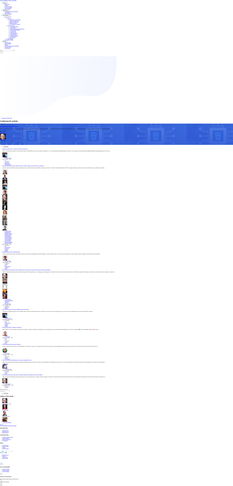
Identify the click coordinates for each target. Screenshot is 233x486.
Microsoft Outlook (6, 469)
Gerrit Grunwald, (8, 238)
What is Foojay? (5, 445)
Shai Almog (4, 416)
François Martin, (8, 235)
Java (26, 144)
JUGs (6, 373)
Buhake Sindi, (7, 232)
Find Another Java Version (15, 24)
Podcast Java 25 (5, 431)
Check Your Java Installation (15, 19)
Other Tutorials (10, 38)
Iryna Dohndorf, (8, 239)
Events (22, 144)
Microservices (7, 163)
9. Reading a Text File (14, 35)
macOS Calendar (5, 471)
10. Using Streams (13, 36)
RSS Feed (6, 146)
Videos (6, 326)
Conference (3, 144)
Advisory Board (5, 448)
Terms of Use (5, 457)
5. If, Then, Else (13, 31)
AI (1, 141)
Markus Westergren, (9, 242)
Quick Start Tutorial (11, 25)
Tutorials (6, 325)
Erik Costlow (2, 132)
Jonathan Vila (7, 336)
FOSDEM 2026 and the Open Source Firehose (11, 344)
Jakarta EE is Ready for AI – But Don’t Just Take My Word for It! (15, 148)
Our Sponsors (5, 440)
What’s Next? (12, 37)
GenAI (6, 342)
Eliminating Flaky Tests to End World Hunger (11, 251)
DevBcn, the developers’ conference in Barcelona (11, 327)
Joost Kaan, (7, 301)
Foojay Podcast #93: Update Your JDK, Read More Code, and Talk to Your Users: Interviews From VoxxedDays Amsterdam (26, 269)
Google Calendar (5, 470)
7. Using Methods (13, 34)
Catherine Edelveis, (8, 233)
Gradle (6, 264)
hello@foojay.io (5, 455)
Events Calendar (5, 438)
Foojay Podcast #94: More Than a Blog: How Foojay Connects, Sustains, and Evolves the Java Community (23, 165)
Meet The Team (5, 446)
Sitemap (4, 456)
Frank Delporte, (8, 236)
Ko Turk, (6, 302)
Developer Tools (16, 144)
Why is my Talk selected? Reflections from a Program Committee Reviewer (16, 360)
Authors (4, 447)
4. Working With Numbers (15, 30)
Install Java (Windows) (14, 20)
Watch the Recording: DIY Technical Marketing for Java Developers (15, 309)
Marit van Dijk (7, 303)
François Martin (8, 261)
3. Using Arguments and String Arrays (17, 28)
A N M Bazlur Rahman (6, 422)
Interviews (7, 307)
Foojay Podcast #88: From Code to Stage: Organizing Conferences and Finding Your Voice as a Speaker (22, 374)
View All (2, 424)
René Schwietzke (8, 243)
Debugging (9, 144)
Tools (6, 268)
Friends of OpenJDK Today (6, 118)
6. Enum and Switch (14, 33)
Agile (6, 338)
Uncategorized (7, 164)
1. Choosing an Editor (14, 26)
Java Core (7, 248)
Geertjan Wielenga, (8, 237)
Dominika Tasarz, (8, 234)
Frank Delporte (3, 140)
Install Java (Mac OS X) (14, 22)
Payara (6, 324)
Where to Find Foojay (6, 439)
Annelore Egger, (8, 231)
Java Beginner (7, 247)
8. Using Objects (13, 32)
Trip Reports (7, 358)
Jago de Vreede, (8, 240)
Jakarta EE (7, 162)
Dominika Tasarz (8, 158)
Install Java (9, 18)
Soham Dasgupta (8, 369)
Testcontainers (7, 266)
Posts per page (3, 389)
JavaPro (6, 249)
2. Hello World (12, 27)
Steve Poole (7, 353)
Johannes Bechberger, (9, 300)
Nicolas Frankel (5, 410)
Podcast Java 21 (5, 432)
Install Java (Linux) (13, 23)
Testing (6, 267)
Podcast (6, 250)
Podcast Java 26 (5, 430)
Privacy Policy (5, 458)
